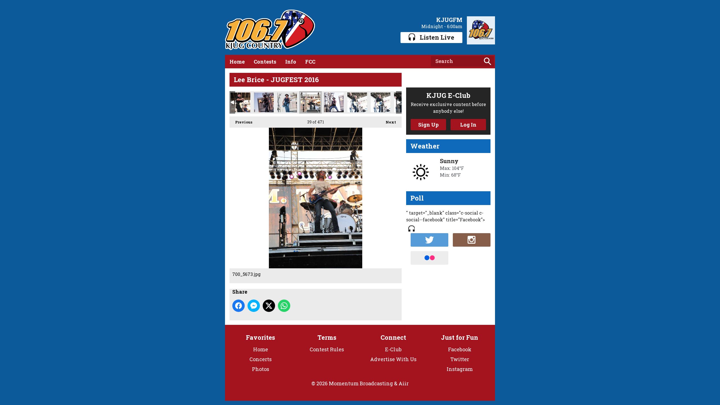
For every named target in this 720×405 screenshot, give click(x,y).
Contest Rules (327, 349)
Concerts (260, 359)
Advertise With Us (393, 359)
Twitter (459, 359)
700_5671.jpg (287, 102)
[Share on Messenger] (254, 306)
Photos (260, 369)
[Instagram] (471, 240)
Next (388, 122)
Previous (241, 122)
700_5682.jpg (334, 102)
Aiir (404, 383)
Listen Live (437, 37)
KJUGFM (449, 19)
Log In (468, 124)
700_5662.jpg (264, 102)
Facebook (459, 349)
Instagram (460, 369)
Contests (265, 61)
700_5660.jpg (240, 102)
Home (237, 61)
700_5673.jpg (310, 102)
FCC (310, 61)
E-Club (393, 349)
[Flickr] (429, 258)
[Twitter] (429, 240)
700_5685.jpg (357, 102)
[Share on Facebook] (238, 306)
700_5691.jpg (380, 102)
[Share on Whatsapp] (284, 306)
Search (487, 61)
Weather (425, 145)
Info (290, 61)
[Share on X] (269, 306)
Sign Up (428, 124)
